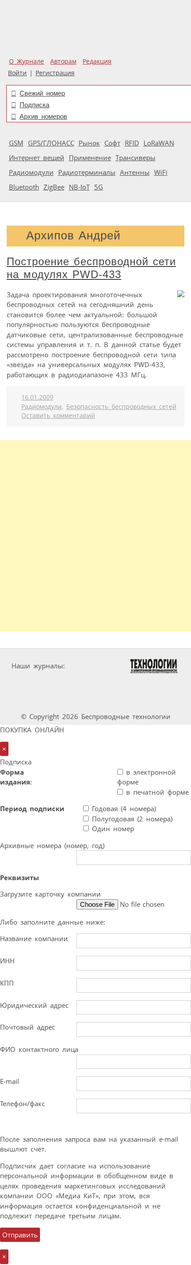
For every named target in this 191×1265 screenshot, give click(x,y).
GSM (16, 142)
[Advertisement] (95, 535)
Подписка (34, 105)
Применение (90, 157)
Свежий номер (42, 93)
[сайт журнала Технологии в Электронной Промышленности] (154, 666)
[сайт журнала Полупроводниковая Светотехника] (150, 682)
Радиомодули (31, 172)
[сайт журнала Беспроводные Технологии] (82, 682)
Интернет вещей (36, 157)
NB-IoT (79, 186)
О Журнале (26, 61)
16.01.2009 (37, 397)
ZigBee (54, 186)
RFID (132, 142)
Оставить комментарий (58, 416)
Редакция (97, 61)
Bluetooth (24, 186)
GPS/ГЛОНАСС (51, 142)
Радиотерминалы (86, 172)
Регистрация (55, 73)
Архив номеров (43, 116)
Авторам (63, 61)
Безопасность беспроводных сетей (121, 407)
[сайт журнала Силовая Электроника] (96, 666)
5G (98, 186)
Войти (17, 73)
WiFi (160, 172)
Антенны (135, 172)
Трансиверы (135, 157)
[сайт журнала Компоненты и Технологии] (28, 682)
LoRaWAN (158, 142)
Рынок (89, 142)
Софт (112, 142)
